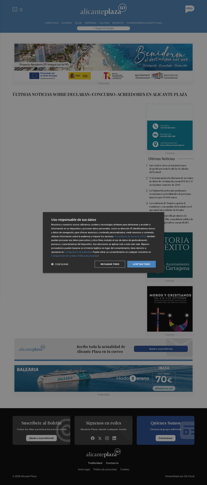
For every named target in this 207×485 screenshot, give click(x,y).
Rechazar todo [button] (110, 264)
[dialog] (103, 242)
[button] (59, 264)
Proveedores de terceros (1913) (130, 236)
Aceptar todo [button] (141, 264)
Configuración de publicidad (78, 252)
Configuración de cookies (64, 255)
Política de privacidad (88, 255)
